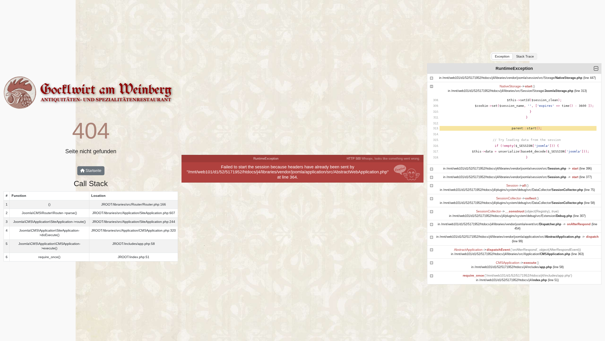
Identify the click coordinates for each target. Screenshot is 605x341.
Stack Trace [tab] (525, 56)
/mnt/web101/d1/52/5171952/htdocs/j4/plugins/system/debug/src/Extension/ (512, 216)
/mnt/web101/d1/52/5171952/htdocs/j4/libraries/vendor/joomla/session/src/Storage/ (512, 78)
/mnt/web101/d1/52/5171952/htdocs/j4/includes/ (513, 267)
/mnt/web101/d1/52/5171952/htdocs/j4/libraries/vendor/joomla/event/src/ (501, 224)
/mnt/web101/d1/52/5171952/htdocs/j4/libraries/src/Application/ (512, 254)
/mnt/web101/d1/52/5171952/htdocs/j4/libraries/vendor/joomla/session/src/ (506, 168)
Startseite (93, 171)
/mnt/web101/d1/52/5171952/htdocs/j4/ (513, 280)
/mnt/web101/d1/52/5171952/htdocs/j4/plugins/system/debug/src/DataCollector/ (513, 190)
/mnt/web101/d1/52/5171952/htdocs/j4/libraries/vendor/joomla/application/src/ (510, 236)
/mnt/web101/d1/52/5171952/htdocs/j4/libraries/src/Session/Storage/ (512, 91)
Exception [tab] (502, 56)
